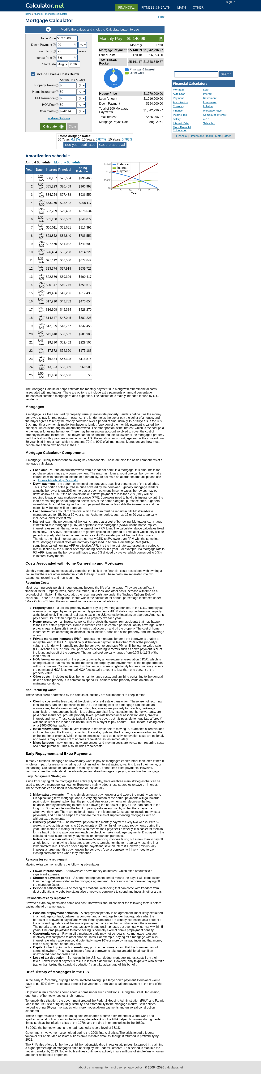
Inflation (208, 106)
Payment (178, 97)
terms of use (113, 1067)
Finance (178, 110)
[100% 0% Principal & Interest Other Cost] (131, 88)
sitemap (97, 1067)
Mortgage (179, 89)
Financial (181, 135)
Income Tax (180, 114)
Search (225, 74)
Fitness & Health (155, 7)
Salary (177, 118)
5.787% (127, 139)
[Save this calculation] (161, 38)
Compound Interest (214, 114)
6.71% (75, 139)
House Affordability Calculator (58, 480)
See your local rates (80, 145)
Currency (178, 106)
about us (84, 1067)
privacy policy (133, 1067)
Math (218, 135)
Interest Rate (181, 123)
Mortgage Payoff (213, 110)
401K (206, 118)
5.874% (101, 139)
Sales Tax (209, 123)
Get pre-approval (112, 145)
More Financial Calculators (182, 129)
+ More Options (59, 118)
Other (227, 135)
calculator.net (174, 1067)
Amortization (180, 102)
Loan (206, 89)
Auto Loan (179, 93)
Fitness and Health (201, 135)
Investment (209, 102)
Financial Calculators (190, 84)
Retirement (209, 97)
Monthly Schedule (67, 162)
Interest (207, 93)
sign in (230, 2)
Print (161, 17)
